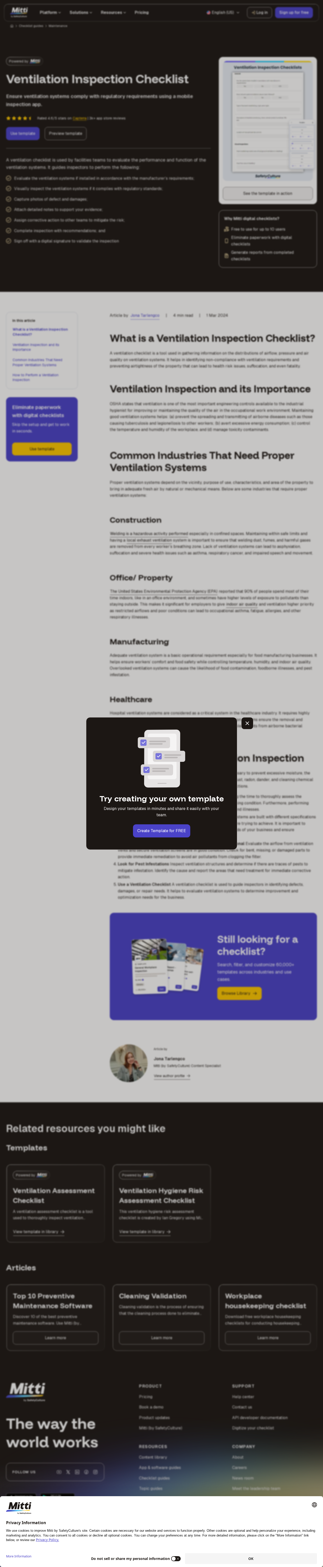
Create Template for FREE (161, 830)
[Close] (247, 723)
